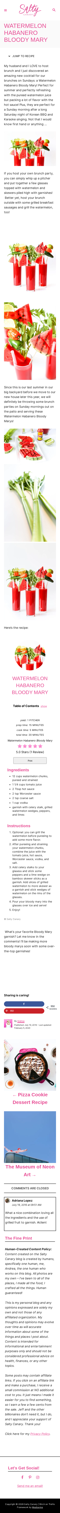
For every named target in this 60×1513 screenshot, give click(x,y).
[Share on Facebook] (24, 1004)
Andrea (20, 1021)
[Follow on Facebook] (22, 1477)
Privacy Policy (40, 1434)
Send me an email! (30, 1486)
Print (30, 761)
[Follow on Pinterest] (30, 1477)
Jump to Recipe (23, 56)
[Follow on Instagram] (38, 1477)
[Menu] (5, 10)
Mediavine (37, 1507)
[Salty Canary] (29, 10)
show (44, 706)
